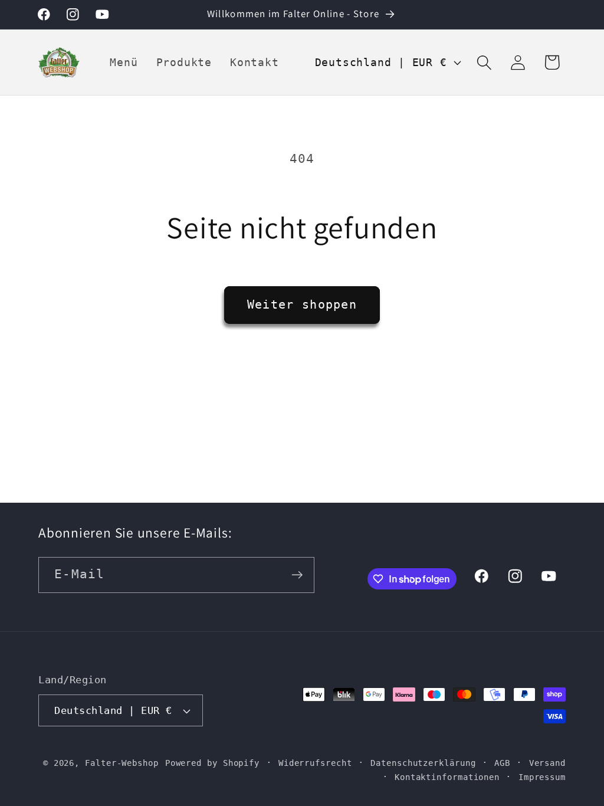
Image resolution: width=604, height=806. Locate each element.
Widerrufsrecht (315, 763)
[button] (484, 62)
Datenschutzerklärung (422, 763)
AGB (502, 763)
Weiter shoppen (302, 305)
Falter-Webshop (122, 763)
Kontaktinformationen (447, 777)
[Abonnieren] (297, 575)
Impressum (542, 777)
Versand (547, 763)
